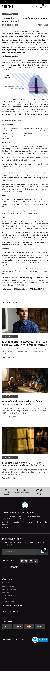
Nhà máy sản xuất (8, 601)
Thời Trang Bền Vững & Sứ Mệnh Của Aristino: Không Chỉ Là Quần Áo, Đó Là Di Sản (24, 464)
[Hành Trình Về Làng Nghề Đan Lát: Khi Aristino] (25, 380)
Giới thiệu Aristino (7, 583)
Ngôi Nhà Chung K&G (9, 589)
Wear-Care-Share (8, 595)
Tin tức (4, 598)
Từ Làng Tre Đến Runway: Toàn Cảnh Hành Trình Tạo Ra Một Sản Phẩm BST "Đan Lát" (24, 343)
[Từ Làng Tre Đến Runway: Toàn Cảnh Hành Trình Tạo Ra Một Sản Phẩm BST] (25, 320)
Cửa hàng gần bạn (8, 586)
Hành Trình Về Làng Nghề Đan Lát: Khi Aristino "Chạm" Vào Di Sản (22, 403)
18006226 (15, 567)
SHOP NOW (20, 2)
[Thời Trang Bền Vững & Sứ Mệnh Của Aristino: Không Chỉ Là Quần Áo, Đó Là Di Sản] (25, 441)
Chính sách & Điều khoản (12, 606)
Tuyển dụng (5, 592)
